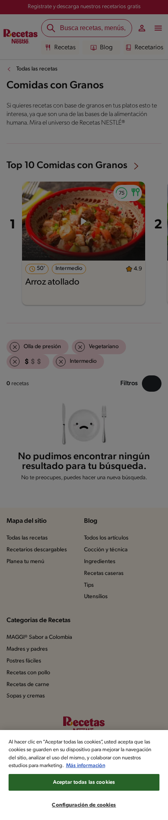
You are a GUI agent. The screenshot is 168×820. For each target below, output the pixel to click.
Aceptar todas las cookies (84, 782)
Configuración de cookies (84, 805)
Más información (85, 765)
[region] (84, 775)
